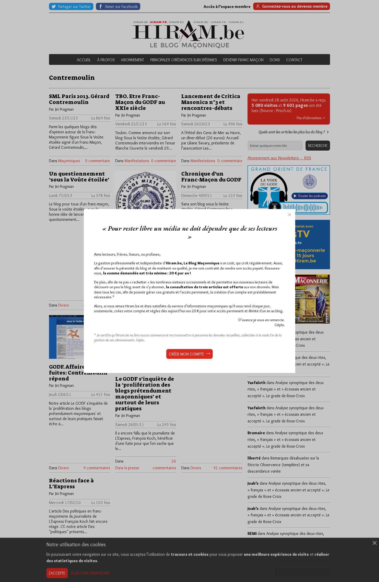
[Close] (289, 214)
